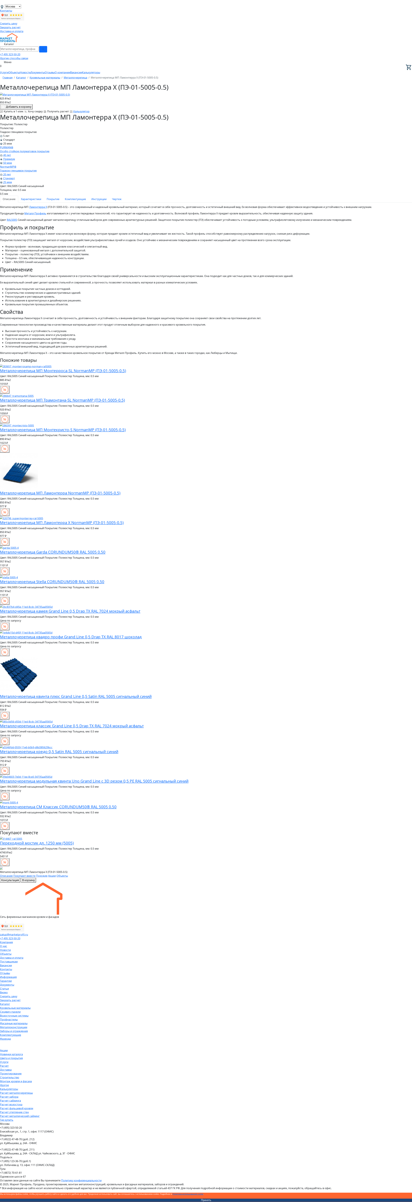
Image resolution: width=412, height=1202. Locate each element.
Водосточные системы (14, 1015)
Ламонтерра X (38, 207)
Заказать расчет (10, 27)
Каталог (5, 1004)
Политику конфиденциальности (81, 1180)
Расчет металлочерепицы (16, 1093)
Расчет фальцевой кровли (16, 1108)
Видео (4, 992)
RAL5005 (12, 220)
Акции (52, 876)
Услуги (4, 72)
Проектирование (11, 1073)
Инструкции (99, 199)
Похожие (41, 876)
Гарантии (6, 981)
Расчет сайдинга (10, 1100)
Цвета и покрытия (11, 1058)
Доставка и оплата (11, 31)
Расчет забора (9, 1097)
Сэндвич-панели (10, 1012)
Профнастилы (9, 1019)
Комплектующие (75, 199)
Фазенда (5, 1039)
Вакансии (76, 72)
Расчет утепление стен (14, 1112)
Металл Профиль (35, 213)
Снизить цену (8, 23)
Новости (25, 72)
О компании (62, 72)
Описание (9, 199)
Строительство (9, 1077)
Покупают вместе (24, 876)
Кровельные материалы (15, 1008)
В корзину (28, 880)
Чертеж (117, 199)
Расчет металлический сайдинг (20, 1116)
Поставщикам (9, 961)
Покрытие (53, 199)
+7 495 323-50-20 (10, 54)
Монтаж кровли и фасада (16, 1081)
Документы (38, 72)
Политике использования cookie (188, 1194)
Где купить (6, 1120)
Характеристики (31, 199)
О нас (3, 946)
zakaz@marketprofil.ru (14, 934)
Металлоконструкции (13, 1027)
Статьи (4, 988)
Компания (6, 942)
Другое (4, 1085)
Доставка (6, 1069)
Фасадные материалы (14, 1023)
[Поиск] (43, 49)
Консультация (10, 880)
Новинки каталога (11, 1054)
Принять (206, 1200)
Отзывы (50, 72)
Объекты (14, 72)
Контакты (6, 10)
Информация (8, 977)
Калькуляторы (91, 72)
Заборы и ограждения (14, 1031)
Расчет (4, 1066)
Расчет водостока (11, 1104)
